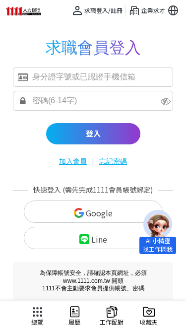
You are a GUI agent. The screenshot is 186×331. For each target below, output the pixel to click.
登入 (93, 133)
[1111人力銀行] (27, 11)
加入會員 (73, 161)
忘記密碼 (113, 161)
